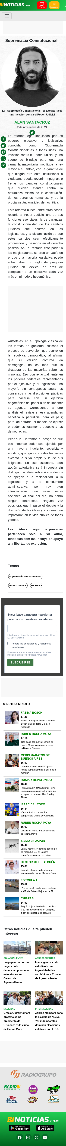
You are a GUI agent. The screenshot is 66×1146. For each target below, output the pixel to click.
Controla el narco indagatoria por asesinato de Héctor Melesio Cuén (38, 872)
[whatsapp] (3, 158)
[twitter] (3, 145)
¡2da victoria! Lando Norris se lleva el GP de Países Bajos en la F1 (38, 890)
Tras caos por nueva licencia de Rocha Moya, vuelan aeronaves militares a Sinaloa (37, 745)
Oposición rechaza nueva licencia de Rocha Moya (38, 832)
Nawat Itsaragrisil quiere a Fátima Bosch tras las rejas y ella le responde (38, 723)
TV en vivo (42, 7)
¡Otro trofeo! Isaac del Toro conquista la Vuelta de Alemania (37, 814)
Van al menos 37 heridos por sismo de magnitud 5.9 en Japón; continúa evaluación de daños (39, 851)
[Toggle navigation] (7, 15)
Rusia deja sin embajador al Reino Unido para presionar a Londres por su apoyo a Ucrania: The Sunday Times (38, 793)
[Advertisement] (33, 22)
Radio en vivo (54, 7)
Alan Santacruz (32, 122)
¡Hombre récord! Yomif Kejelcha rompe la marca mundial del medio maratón (38, 769)
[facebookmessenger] (3, 165)
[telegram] (3, 152)
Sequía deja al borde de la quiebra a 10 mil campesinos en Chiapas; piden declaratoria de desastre (38, 909)
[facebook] (3, 139)
